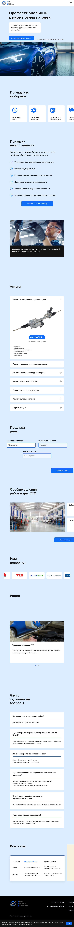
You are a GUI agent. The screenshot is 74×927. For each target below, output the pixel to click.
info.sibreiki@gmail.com (32, 867)
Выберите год (29, 451)
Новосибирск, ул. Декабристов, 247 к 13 (51, 39)
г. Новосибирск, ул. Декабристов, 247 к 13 (32, 874)
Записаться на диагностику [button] (21, 38)
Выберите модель (47, 441)
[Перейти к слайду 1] (35, 665)
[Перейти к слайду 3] (38, 665)
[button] (37, 203)
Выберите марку (15, 441)
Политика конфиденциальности (21, 916)
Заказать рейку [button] (62, 471)
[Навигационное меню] (71, 3)
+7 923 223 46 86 (30, 862)
